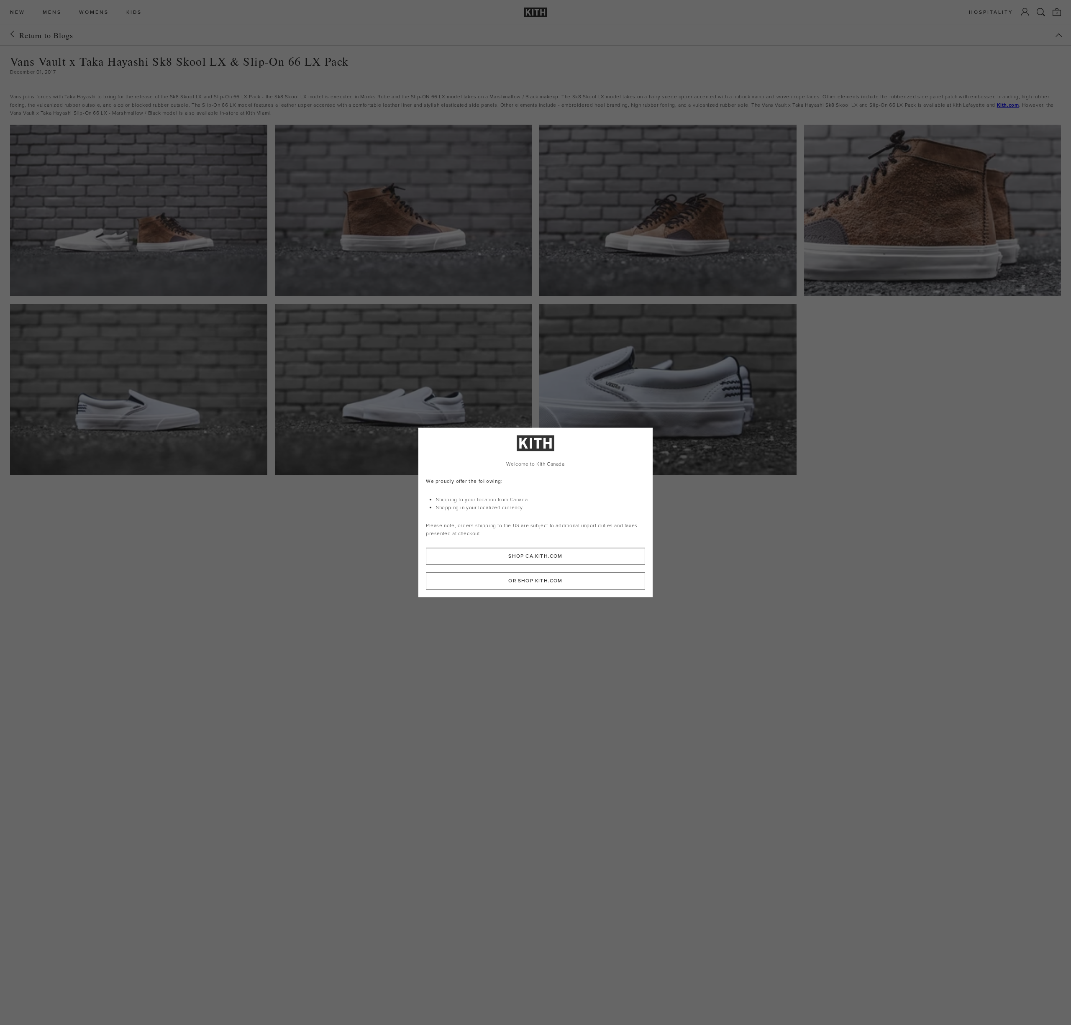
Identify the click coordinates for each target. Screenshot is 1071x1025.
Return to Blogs (46, 35)
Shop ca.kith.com (535, 556)
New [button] (17, 12)
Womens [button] (94, 12)
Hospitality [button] (991, 12)
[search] (1041, 12)
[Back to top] (1059, 35)
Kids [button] (134, 12)
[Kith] (535, 12)
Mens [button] (52, 12)
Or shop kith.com (535, 581)
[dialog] (535, 512)
